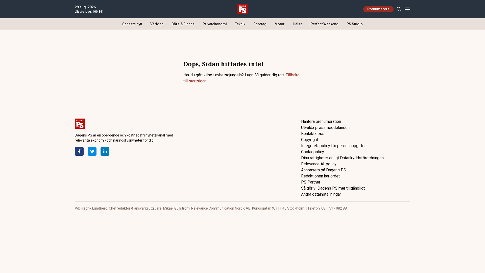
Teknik (240, 24)
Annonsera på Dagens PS (323, 170)
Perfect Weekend (324, 24)
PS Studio (355, 24)
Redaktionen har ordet (320, 176)
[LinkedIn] (105, 151)
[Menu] (407, 9)
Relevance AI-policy (318, 164)
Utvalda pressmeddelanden (325, 127)
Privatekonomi (215, 24)
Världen (156, 24)
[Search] (399, 9)
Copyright (309, 139)
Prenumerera (378, 9)
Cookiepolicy (312, 151)
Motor (280, 24)
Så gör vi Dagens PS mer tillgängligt (333, 188)
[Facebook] (79, 151)
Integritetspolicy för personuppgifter (333, 145)
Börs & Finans (183, 24)
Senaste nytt (132, 24)
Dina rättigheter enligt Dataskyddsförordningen (342, 157)
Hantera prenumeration (321, 121)
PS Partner (310, 182)
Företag (259, 24)
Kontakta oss (312, 133)
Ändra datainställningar (321, 194)
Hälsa (297, 24)
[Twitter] (92, 151)
